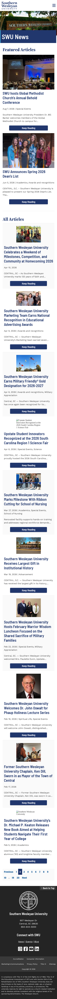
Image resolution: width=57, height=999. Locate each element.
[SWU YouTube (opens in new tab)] (31, 949)
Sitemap (52, 964)
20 (18, 877)
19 (13, 877)
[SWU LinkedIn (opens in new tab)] (37, 949)
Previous (8, 871)
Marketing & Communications (12, 964)
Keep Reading (28, 128)
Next (24, 877)
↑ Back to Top (47, 888)
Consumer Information (35, 959)
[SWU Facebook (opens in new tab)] (25, 949)
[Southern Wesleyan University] (28, 900)
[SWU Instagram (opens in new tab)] (20, 949)
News (21, 941)
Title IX (43, 964)
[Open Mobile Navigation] (53, 5)
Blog (36, 941)
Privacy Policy (32, 964)
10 (5, 877)
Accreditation (18, 959)
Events (29, 941)
